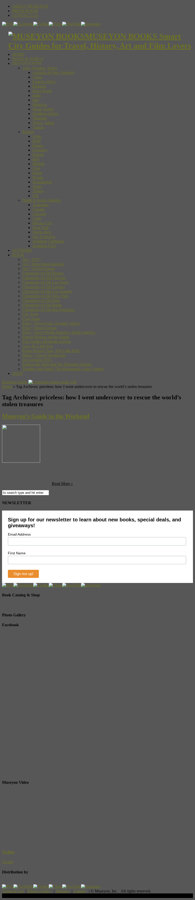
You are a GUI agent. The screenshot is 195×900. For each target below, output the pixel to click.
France (37, 145)
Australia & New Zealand (53, 72)
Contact (79, 891)
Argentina (40, 205)
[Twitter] (41, 24)
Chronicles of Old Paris (41, 300)
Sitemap (62, 891)
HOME (18, 54)
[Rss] (7, 24)
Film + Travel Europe (39, 328)
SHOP (17, 373)
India (36, 95)
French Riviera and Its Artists (45, 337)
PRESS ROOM (25, 11)
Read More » (62, 483)
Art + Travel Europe (38, 268)
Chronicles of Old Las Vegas (45, 282)
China (37, 77)
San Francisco (43, 236)
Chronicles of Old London (43, 287)
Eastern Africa (43, 82)
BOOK (18, 255)
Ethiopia (39, 86)
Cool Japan (31, 319)
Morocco (39, 104)
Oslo (36, 168)
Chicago (39, 214)
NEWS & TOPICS (27, 59)
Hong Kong (42, 91)
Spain (37, 186)
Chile (36, 218)
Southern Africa (45, 113)
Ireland (38, 154)
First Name (17, 553)
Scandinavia (42, 182)
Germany (39, 150)
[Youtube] (71, 24)
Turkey (38, 191)
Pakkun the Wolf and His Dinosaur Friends (56, 364)
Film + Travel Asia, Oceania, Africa (50, 323)
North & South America (41, 200)
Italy (36, 159)
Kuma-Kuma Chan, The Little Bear (50, 350)
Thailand (39, 118)
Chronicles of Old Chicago (44, 278)
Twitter (8, 852)
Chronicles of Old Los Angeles (47, 291)
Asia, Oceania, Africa (39, 68)
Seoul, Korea (43, 109)
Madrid (38, 164)
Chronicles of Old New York (45, 296)
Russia (37, 177)
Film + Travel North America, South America (58, 332)
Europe (28, 132)
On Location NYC (37, 360)
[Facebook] (23, 24)
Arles (36, 136)
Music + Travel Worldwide (44, 355)
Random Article (14, 382)
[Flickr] (55, 24)
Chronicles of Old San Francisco (48, 309)
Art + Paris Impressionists (42, 264)
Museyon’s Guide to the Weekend (45, 416)
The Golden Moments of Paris (46, 341)
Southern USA (44, 246)
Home (7, 386)
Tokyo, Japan (43, 123)
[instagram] (91, 24)
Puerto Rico (42, 232)
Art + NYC (31, 259)
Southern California (48, 241)
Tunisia (38, 127)
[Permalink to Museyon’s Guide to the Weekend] (21, 461)
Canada (38, 209)
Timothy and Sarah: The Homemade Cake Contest (62, 369)
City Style (30, 314)
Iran (35, 100)
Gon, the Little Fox (37, 346)
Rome (37, 173)
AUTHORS (22, 250)
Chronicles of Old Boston (42, 273)
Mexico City (42, 223)
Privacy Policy (39, 891)
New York (40, 227)
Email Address (19, 534)
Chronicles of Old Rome (42, 305)
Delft (36, 141)
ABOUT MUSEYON (30, 6)
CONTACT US (25, 15)
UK (35, 195)
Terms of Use (13, 891)
